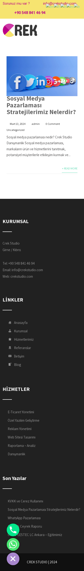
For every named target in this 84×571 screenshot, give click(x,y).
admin (36, 124)
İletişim (19, 356)
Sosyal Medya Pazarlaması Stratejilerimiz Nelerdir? (41, 105)
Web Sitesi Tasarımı (21, 437)
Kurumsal (21, 331)
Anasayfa (21, 322)
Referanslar (22, 348)
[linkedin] (75, 13)
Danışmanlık (16, 454)
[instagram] (67, 13)
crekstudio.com (21, 276)
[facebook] (50, 13)
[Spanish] (70, 6)
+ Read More (69, 168)
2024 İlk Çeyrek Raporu (25, 526)
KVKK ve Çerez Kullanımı (25, 501)
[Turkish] (77, 6)
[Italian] (63, 6)
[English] (50, 6)
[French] (57, 6)
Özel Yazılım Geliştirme (23, 420)
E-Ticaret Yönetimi (21, 412)
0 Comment (53, 124)
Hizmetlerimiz (24, 339)
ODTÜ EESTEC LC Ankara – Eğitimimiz (35, 534)
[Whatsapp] (13, 544)
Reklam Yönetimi (20, 429)
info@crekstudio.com (27, 270)
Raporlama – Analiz (21, 445)
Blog (17, 364)
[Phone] (13, 530)
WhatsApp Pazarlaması (24, 518)
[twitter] (59, 13)
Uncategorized (15, 130)
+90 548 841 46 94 (30, 13)
